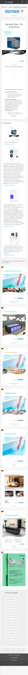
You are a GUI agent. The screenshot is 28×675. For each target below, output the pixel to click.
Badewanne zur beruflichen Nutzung (12, 617)
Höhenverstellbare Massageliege (12, 630)
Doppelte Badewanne (10, 625)
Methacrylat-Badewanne (10, 609)
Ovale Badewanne (9, 604)
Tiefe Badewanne (9, 612)
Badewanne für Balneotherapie (11, 615)
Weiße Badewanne (15, 596)
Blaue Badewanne (9, 635)
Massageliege (8, 620)
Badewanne (8, 596)
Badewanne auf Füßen (10, 641)
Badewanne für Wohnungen (11, 607)
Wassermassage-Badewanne (11, 628)
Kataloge (13, 15)
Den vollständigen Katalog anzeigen (15, 66)
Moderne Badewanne (10, 601)
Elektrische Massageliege (10, 633)
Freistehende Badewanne (10, 599)
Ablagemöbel (15, 620)
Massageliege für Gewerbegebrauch (12, 622)
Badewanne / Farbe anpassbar (11, 638)
